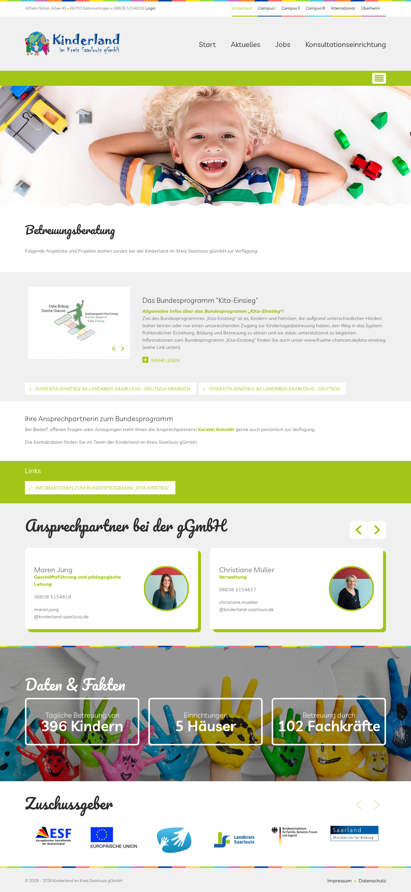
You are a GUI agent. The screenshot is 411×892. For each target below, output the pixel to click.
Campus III (315, 8)
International (343, 8)
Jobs (282, 44)
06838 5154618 (52, 597)
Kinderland (242, 8)
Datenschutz (372, 881)
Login (150, 8)
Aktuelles (245, 44)
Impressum (339, 881)
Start (207, 44)
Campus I (266, 8)
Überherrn (370, 8)
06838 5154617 (237, 589)
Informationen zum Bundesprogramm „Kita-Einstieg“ (102, 488)
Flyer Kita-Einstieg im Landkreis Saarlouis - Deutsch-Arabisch (113, 389)
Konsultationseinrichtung (345, 44)
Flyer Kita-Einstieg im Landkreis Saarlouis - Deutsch (274, 389)
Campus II (290, 8)
